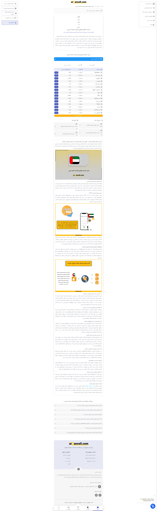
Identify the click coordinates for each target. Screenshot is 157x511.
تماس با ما (67, 461)
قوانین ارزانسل (66, 455)
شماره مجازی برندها (90, 455)
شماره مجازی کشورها (90, 458)
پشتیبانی (68, 458)
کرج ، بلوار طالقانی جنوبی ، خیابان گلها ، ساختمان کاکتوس (83, 486)
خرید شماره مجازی (90, 386)
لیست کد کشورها (91, 461)
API (69, 464)
